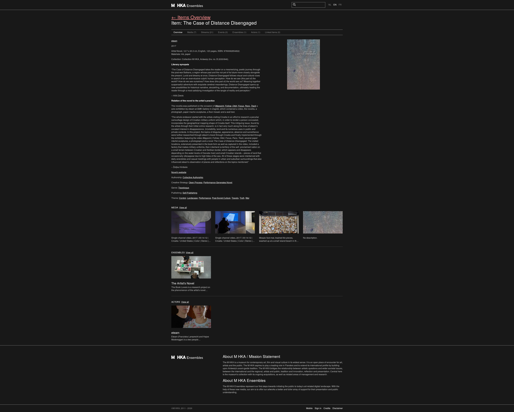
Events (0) (223, 32)
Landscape (192, 198)
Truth (242, 198)
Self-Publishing (190, 192)
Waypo (218, 105)
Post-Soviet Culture (221, 198)
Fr (340, 4)
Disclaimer (337, 408)
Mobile (309, 408)
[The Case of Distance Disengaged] (303, 64)
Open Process (195, 182)
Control (182, 198)
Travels (235, 198)
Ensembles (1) (239, 32)
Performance (205, 198)
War (247, 198)
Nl (329, 4)
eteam (174, 40)
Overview (177, 32)
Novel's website (178, 172)
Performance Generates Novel (217, 182)
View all (183, 207)
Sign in (318, 408)
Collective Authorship (193, 177)
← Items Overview (191, 17)
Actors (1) (255, 32)
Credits (327, 408)
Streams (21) (207, 32)
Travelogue (183, 187)
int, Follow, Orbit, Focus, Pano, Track (239, 105)
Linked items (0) (272, 32)
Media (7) (191, 32)
